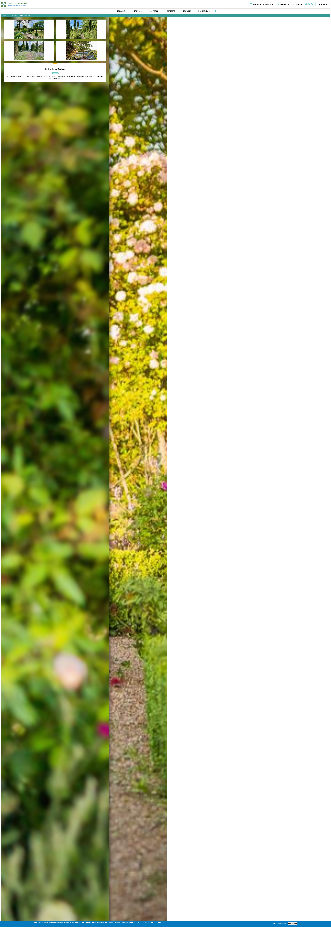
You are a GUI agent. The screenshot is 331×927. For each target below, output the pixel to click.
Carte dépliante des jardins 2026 (263, 4)
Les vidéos (154, 11)
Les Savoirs (187, 11)
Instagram (309, 4)
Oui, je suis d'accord (280, 923)
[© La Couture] (29, 29)
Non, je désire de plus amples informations (147, 922)
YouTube (311, 4)
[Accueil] (14, 4)
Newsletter (299, 4)
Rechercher (216, 11)
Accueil (4, 15)
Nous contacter (322, 4)
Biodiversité (170, 11)
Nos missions (203, 11)
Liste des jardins (13, 15)
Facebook (306, 4)
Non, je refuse (292, 923)
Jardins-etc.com (285, 4)
